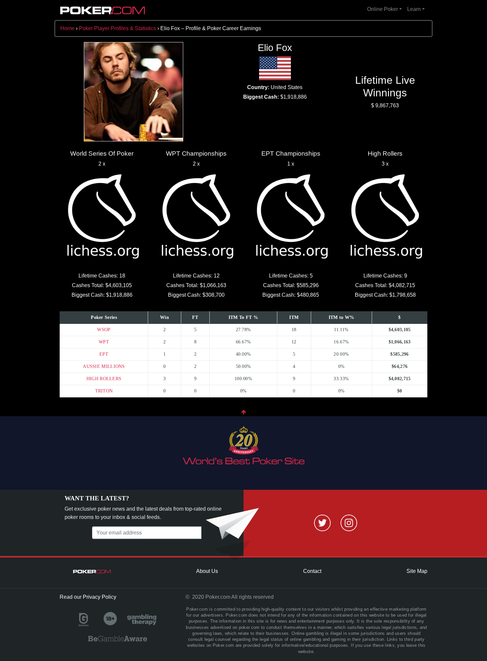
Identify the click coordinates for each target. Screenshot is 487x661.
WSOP (103, 329)
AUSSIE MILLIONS (104, 366)
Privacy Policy (99, 597)
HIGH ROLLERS (104, 378)
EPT (103, 354)
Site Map (416, 571)
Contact (312, 571)
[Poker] (103, 10)
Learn (414, 9)
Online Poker (382, 9)
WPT (104, 341)
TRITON (104, 390)
